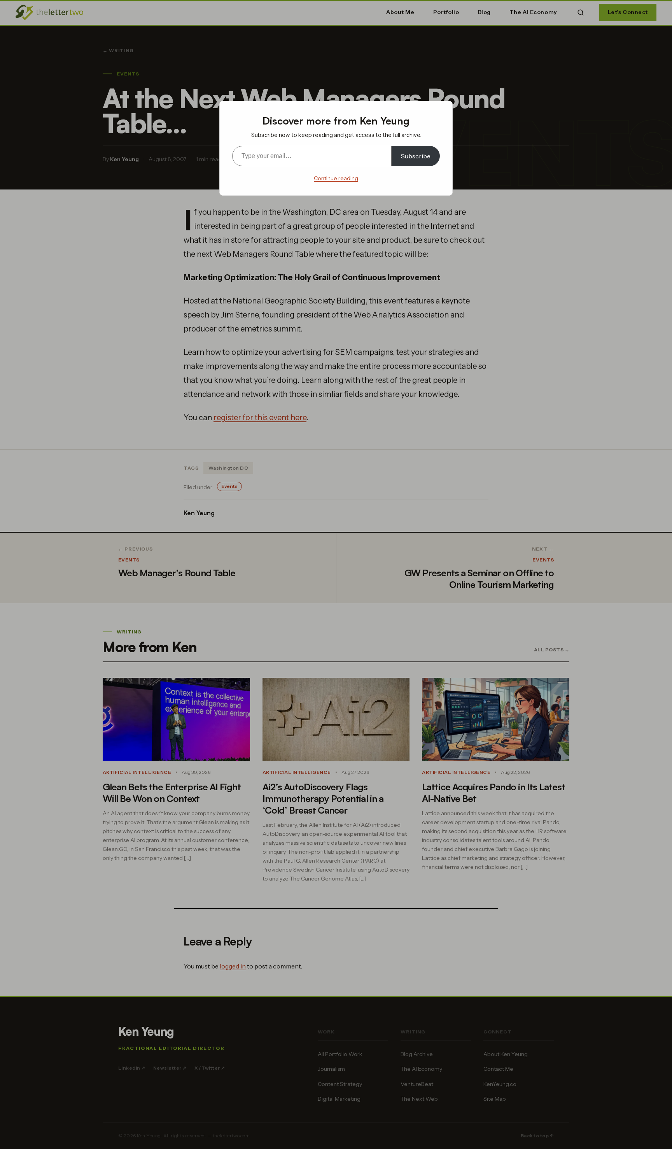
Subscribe (415, 156)
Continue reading (336, 178)
